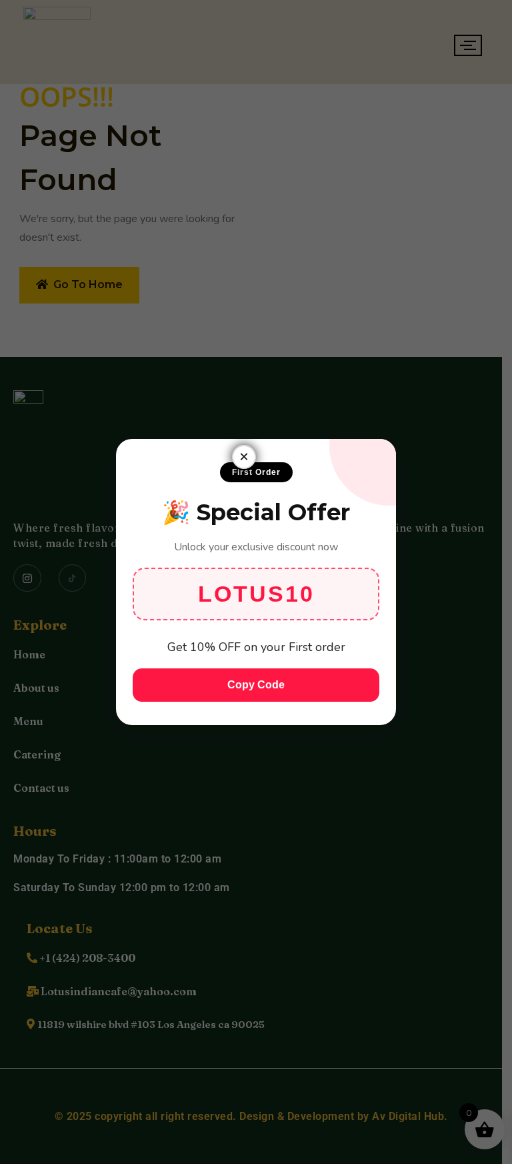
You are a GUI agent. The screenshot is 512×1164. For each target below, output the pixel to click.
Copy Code (256, 684)
